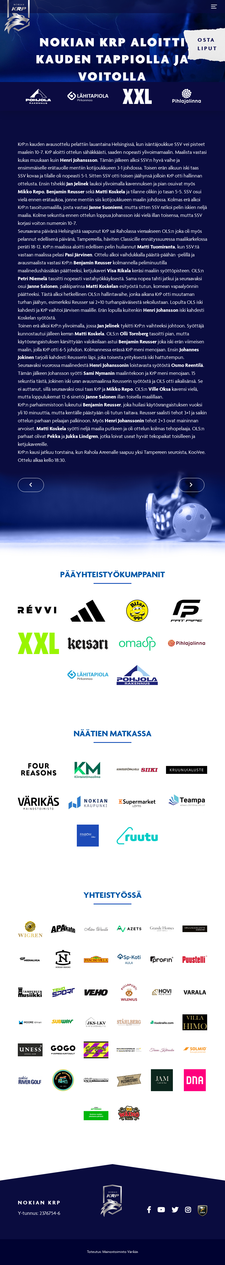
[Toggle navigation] (214, 6)
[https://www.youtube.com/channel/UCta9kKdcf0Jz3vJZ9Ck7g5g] (162, 1210)
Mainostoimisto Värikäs (120, 1251)
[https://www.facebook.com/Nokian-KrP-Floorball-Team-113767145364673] (149, 1210)
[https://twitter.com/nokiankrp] (176, 1210)
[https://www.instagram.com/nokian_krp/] (188, 1210)
